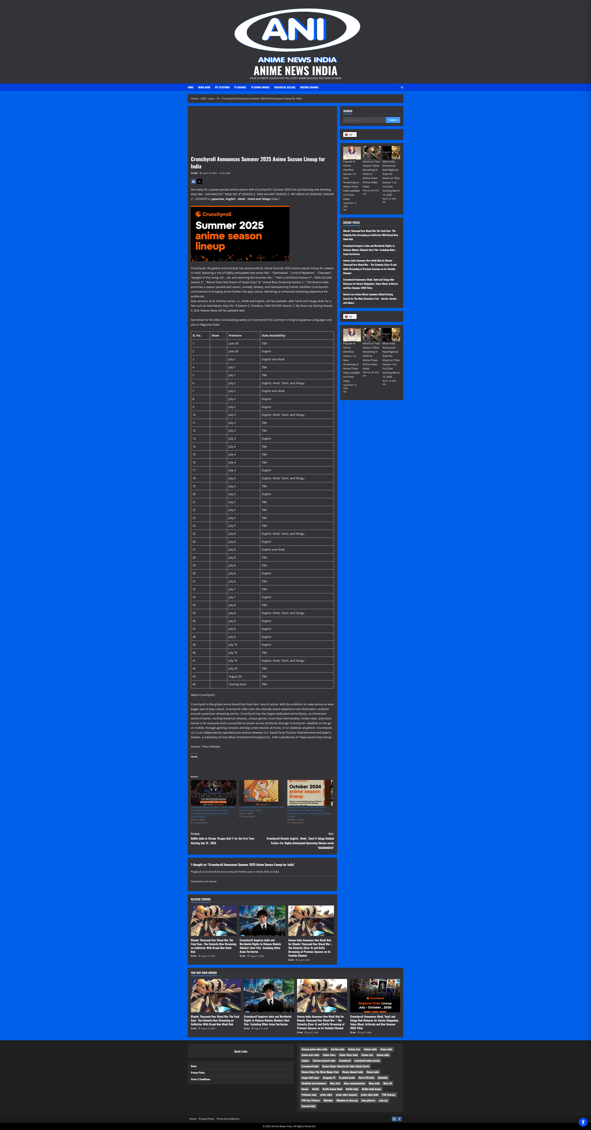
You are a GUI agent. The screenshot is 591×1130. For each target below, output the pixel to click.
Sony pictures (368, 1100)
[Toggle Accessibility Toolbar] (583, 1122)
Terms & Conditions (200, 1079)
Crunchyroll (345, 1060)
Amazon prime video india (314, 1049)
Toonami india (308, 1106)
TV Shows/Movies (260, 87)
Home (190, 87)
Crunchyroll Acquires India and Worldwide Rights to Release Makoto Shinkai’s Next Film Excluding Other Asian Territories (260, 946)
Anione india (383, 1055)
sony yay (383, 1100)
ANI (196, 173)
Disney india (373, 1072)
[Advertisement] (262, 132)
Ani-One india (337, 1049)
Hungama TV (329, 1077)
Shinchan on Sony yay (347, 1100)
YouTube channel (309, 87)
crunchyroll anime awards (367, 1060)
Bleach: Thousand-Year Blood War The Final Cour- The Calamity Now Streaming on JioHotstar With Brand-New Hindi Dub (213, 946)
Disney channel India (352, 1072)
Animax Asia (354, 1049)
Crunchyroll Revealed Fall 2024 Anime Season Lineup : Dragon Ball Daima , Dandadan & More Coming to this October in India (309, 812)
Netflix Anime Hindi (332, 1089)
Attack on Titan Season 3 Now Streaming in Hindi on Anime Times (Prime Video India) (371, 174)
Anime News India (295, 70)
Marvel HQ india (366, 1077)
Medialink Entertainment (314, 1083)
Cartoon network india (324, 1060)
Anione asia (367, 1055)
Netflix (315, 1089)
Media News (204, 87)
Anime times (329, 1055)
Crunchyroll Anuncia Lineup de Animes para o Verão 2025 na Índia (241, 871)
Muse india (374, 1083)
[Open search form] (402, 87)
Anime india (386, 1049)
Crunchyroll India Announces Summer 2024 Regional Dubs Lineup (261, 809)
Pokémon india (309, 1095)
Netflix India (352, 1089)
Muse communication (354, 1083)
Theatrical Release (284, 87)
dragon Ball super (310, 1077)
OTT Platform (222, 87)
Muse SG (387, 1083)
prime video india (369, 1095)
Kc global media (347, 1077)
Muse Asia (335, 1083)
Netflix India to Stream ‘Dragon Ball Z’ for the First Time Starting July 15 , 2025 (222, 838)
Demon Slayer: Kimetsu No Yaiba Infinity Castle (345, 1066)
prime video (326, 1095)
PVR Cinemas (388, 1095)
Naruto (305, 1089)
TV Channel (240, 87)
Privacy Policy (198, 1072)
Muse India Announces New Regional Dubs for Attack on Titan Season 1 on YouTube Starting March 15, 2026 (391, 178)
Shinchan (328, 1100)
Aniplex (305, 1060)
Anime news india (310, 1055)
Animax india (370, 1049)
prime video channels (346, 1095)
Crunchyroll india (310, 1066)
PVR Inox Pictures (311, 1100)
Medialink (383, 1077)
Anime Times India (348, 1055)
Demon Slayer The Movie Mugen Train (320, 1072)
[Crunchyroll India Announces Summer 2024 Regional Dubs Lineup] (261, 793)
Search (347, 111)
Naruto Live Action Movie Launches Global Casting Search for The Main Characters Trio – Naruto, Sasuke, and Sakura (370, 298)
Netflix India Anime (371, 1089)
